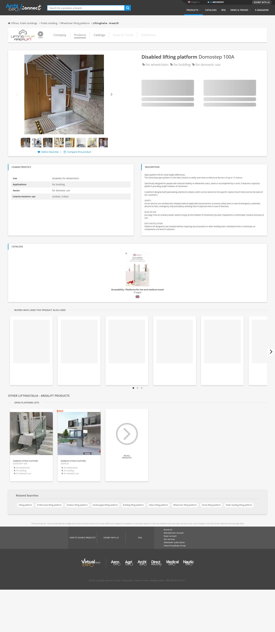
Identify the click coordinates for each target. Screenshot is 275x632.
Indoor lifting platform (158, 505)
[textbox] (86, 8)
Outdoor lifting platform (77, 505)
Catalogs (211, 10)
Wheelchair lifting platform (185, 505)
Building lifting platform (133, 505)
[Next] (111, 94)
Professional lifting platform (49, 505)
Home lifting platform (211, 505)
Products (192, 10)
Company (59, 35)
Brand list (168, 529)
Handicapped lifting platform (105, 505)
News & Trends (239, 10)
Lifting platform (25, 505)
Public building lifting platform (239, 505)
